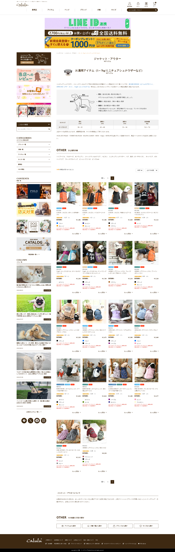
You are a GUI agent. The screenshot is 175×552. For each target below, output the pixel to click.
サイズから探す (148, 526)
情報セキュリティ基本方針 (93, 543)
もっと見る (75, 233)
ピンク (139, 343)
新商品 (34, 10)
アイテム (50, 10)
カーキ (87, 402)
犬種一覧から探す (96, 526)
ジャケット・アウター (71, 53)
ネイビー (87, 223)
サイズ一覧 (21, 159)
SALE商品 (21, 169)
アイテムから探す (70, 526)
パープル (87, 284)
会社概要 (50, 543)
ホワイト (61, 282)
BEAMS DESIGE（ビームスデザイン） (141, 84)
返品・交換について (89, 540)
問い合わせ (143, 543)
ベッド (67, 10)
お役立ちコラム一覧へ (33, 412)
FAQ (97, 540)
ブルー (61, 223)
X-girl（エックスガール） (83, 87)
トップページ (60, 53)
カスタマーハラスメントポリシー (112, 543)
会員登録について (58, 540)
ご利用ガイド (48, 540)
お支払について (78, 540)
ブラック (113, 223)
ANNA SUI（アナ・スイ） (65, 87)
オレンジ (61, 226)
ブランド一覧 (22, 144)
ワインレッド (89, 457)
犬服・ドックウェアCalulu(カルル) (86, 550)
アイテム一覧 (22, 154)
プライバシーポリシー (76, 543)
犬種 (99, 10)
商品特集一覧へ (33, 254)
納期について (68, 540)
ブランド (83, 10)
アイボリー (140, 402)
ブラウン (113, 226)
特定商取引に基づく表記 (60, 543)
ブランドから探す (122, 526)
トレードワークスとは (130, 543)
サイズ (113, 10)
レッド (139, 223)
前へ (103, 178)
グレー (61, 463)
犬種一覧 (20, 149)
